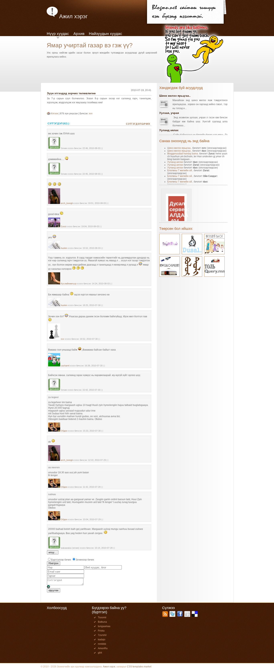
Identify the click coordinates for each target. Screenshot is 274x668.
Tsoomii (102, 617)
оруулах (54, 590)
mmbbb (102, 644)
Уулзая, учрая (169, 113)
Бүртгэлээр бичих (61, 559)
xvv (90, 113)
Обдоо (64, 431)
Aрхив (78, 33)
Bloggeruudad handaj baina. (183, 153)
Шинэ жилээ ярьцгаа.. (175, 95)
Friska (101, 630)
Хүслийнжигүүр (68, 283)
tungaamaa (104, 626)
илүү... (53, 552)
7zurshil (102, 635)
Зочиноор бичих (85, 559)
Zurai (63, 226)
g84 (100, 652)
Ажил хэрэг (109, 666)
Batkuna (102, 621)
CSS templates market (139, 666)
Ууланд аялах (169, 130)
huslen (64, 248)
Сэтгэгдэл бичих (138, 124)
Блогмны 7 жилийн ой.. (180, 170)
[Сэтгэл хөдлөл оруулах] (48, 587)
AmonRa (103, 648)
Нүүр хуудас (58, 33)
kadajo (101, 639)
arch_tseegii (67, 203)
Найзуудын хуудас (105, 33)
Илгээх (55, 113)
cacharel (65, 365)
